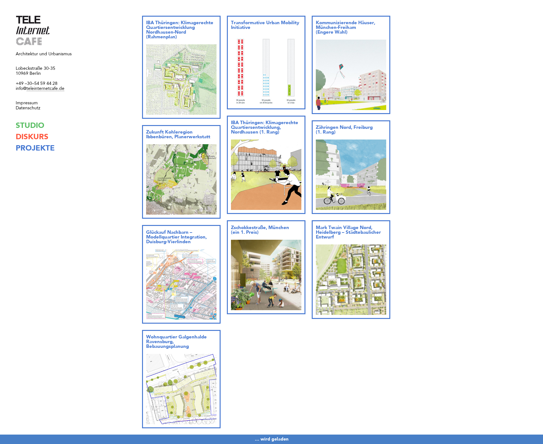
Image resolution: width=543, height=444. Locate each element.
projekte (35, 148)
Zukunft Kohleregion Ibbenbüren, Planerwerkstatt (178, 135)
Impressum (27, 103)
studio (30, 126)
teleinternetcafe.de (40, 88)
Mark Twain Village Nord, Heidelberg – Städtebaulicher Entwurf (348, 233)
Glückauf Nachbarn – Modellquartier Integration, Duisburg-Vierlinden (176, 237)
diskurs (32, 137)
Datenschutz (28, 108)
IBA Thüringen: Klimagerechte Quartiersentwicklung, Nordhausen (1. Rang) (264, 128)
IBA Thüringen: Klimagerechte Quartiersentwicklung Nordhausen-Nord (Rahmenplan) (179, 30)
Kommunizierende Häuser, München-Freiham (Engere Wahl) (345, 28)
